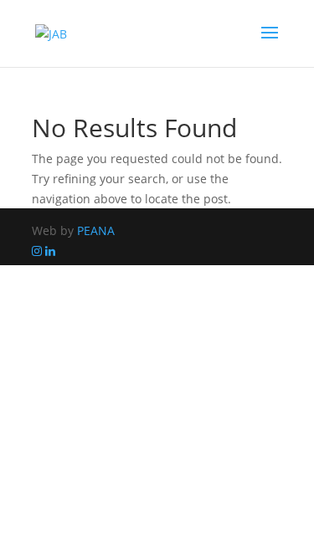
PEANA (96, 230)
